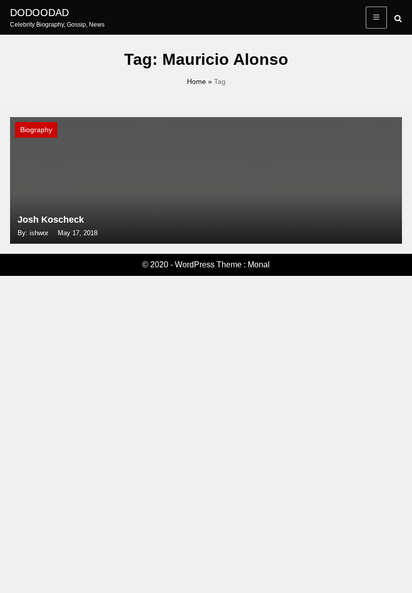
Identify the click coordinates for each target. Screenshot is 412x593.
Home (196, 81)
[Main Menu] (376, 18)
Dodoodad (39, 12)
